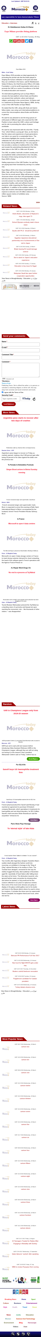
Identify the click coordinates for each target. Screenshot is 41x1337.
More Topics (33, 759)
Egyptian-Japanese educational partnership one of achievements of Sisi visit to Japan (25, 240)
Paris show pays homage (21, 824)
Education (5, 23)
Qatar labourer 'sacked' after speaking (25, 1254)
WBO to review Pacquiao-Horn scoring (25, 1267)
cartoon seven (25, 1111)
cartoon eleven (25, 1228)
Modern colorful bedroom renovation (25, 971)
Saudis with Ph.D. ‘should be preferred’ (25, 231)
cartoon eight (25, 1176)
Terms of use (6, 383)
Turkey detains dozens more (25, 987)
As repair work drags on (21, 568)
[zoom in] (33, 23)
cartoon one (25, 1072)
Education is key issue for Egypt (26, 266)
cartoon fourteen (25, 1215)
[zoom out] (39, 23)
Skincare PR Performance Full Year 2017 (25, 955)
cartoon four (25, 1150)
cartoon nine (25, 1189)
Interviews (13, 23)
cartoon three (25, 1202)
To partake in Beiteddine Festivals (21, 465)
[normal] (35, 23)
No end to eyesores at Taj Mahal (22, 572)
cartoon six (25, 1137)
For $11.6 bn (21, 765)
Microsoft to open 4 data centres (21, 524)
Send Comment (8, 404)
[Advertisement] (20, 312)
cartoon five (25, 1124)
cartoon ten (25, 1059)
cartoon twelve (25, 1085)
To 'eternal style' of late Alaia (20, 828)
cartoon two (25, 1047)
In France (20, 519)
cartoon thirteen (25, 1098)
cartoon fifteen (25, 1163)
